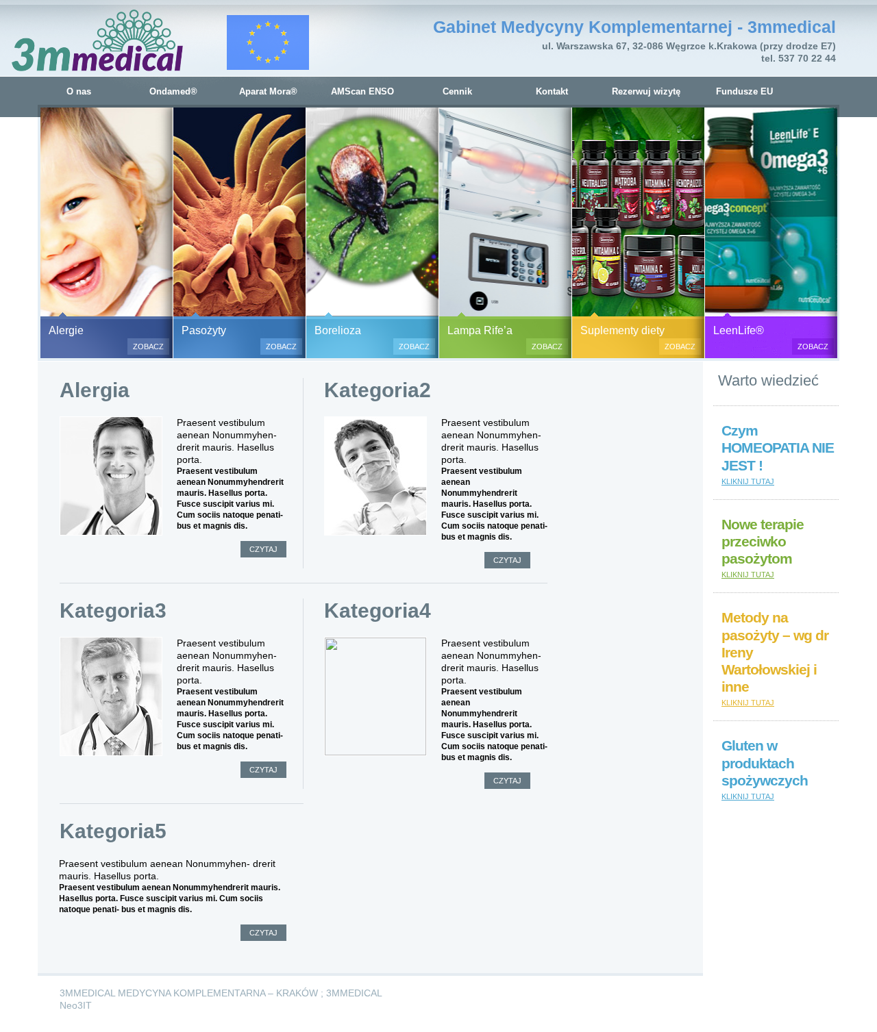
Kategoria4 (377, 610)
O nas (78, 91)
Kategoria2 (377, 390)
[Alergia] (111, 476)
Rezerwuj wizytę (646, 91)
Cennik (457, 91)
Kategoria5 (113, 831)
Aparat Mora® (268, 91)
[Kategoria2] (375, 476)
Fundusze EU (744, 91)
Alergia (94, 390)
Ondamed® (173, 91)
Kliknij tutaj (747, 481)
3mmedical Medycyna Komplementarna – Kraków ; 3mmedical (221, 992)
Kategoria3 (113, 610)
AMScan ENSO (362, 91)
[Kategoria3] (111, 696)
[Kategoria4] (375, 696)
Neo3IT (76, 1005)
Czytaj (263, 549)
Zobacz (148, 346)
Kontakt (552, 91)
